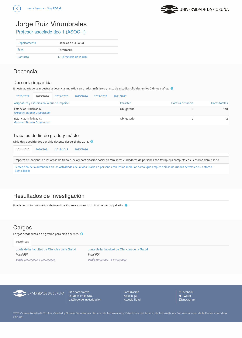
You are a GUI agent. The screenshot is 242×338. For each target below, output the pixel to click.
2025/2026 (42, 96)
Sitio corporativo (79, 292)
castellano (35, 8)
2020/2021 (42, 149)
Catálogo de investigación (85, 299)
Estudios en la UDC (81, 296)
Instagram (188, 299)
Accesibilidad (132, 299)
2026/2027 (22, 96)
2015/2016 (81, 149)
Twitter (186, 296)
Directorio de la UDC (74, 57)
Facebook (187, 292)
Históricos (22, 241)
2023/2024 (81, 96)
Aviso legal (130, 296)
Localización (131, 292)
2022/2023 (100, 96)
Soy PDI (53, 8)
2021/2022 (120, 96)
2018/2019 (61, 149)
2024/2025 (61, 96)
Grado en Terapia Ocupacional (32, 112)
